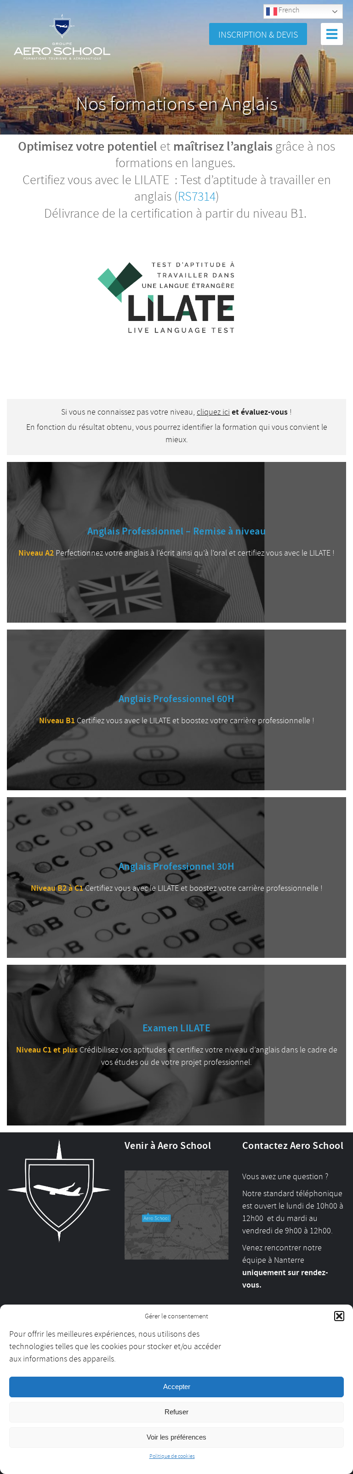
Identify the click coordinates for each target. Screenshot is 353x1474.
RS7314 (197, 197)
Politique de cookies (172, 1456)
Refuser (176, 1412)
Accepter (176, 1386)
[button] (339, 1316)
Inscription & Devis (258, 34)
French (288, 10)
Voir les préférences (176, 1437)
